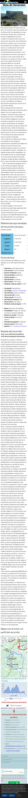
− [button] (25, 673)
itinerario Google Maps (19, 291)
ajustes (16, 792)
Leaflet (3, 678)
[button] (25, 2)
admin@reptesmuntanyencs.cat (15, 746)
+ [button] (25, 671)
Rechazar (12, 795)
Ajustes (18, 795)
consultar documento (20, 326)
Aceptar (4, 795)
